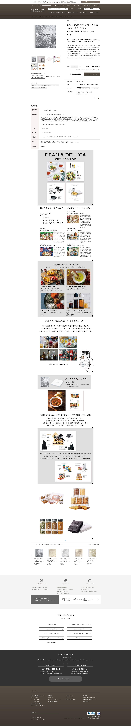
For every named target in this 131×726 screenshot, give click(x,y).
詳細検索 (71, 8)
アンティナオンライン (36, 717)
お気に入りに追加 (76, 74)
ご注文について (69, 695)
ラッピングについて (35, 699)
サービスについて (35, 697)
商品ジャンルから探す (61, 12)
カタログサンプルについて (54, 699)
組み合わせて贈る (52, 629)
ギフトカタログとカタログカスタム (79, 624)
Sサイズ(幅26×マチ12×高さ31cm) (65, 136)
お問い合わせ (86, 701)
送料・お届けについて (71, 699)
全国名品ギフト (79, 638)
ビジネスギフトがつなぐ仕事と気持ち (79, 633)
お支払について (69, 697)
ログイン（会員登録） (81, 69)
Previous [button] (31, 556)
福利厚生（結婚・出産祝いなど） (39, 87)
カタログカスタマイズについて (38, 705)
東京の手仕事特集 (52, 642)
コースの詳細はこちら (94, 544)
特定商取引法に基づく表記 (89, 697)
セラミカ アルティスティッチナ (38, 719)
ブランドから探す (83, 12)
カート (97, 8)
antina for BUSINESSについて (38, 695)
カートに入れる (93, 74)
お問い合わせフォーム (92, 2)
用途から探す (52, 12)
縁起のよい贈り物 (79, 629)
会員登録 (50, 695)
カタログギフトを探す (94, 12)
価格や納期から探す (73, 12)
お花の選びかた (51, 624)
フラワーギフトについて (36, 703)
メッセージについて (35, 701)
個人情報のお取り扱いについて (90, 699)
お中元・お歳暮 (35, 85)
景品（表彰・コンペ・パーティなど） (49, 85)
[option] (39, 556)
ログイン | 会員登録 (89, 8)
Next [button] (99, 556)
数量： (68, 66)
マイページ (80, 8)
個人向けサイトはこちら (46, 5)
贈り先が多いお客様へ (53, 701)
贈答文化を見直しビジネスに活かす (52, 638)
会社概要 (85, 695)
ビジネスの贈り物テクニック (52, 633)
